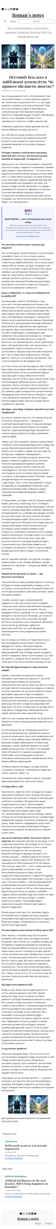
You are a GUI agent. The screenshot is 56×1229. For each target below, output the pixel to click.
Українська (10, 32)
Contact (36, 21)
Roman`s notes (28, 15)
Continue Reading (13, 1158)
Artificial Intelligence (23, 28)
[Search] (5, 21)
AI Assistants (23, 32)
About (13, 21)
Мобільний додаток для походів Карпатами (26, 1147)
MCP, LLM (46, 32)
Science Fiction (41, 28)
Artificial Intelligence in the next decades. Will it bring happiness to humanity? (26, 1184)
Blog (10, 28)
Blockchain (35, 32)
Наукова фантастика (28, 36)
